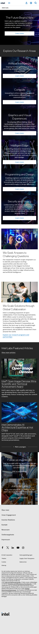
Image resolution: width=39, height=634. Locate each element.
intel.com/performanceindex (13, 582)
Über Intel (5, 510)
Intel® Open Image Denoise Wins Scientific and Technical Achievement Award (19, 383)
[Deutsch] (31, 3)
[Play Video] (19, 239)
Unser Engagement (9, 515)
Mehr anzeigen (20, 447)
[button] (19, 395)
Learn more (19, 33)
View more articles (8, 353)
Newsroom (6, 530)
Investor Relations (8, 520)
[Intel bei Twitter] (7, 548)
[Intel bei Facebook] (2, 548)
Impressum (6, 540)
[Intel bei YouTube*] (18, 548)
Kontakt (4, 525)
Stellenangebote (8, 535)
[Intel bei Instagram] (23, 548)
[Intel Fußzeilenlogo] (6, 614)
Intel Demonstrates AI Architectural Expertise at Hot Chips (17, 427)
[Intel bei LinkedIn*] (13, 548)
